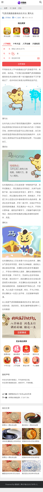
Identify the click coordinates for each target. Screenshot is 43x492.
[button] (2, 2)
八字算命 (7, 18)
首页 (5, 8)
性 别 (6, 53)
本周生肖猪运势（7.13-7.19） (19, 397)
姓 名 (6, 49)
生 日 (6, 58)
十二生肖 (13, 8)
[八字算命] (1, 8)
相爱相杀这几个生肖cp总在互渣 (20, 394)
